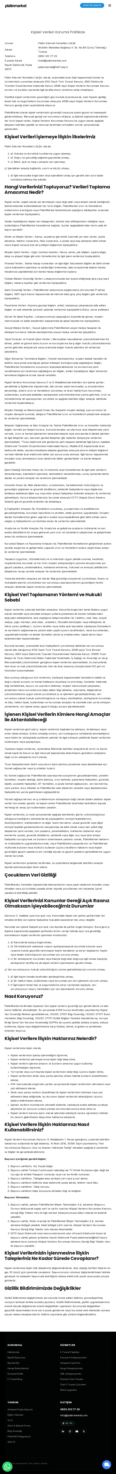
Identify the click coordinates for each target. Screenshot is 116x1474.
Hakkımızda (13, 1352)
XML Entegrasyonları (70, 1373)
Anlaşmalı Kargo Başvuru (20, 1409)
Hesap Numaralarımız (18, 1368)
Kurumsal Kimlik (15, 1373)
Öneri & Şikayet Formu (19, 1425)
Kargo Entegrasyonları (71, 1368)
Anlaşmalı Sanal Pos (70, 1363)
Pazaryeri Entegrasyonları (73, 1357)
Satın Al (11, 1442)
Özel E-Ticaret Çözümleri (73, 1384)
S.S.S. (10, 1420)
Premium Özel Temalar (71, 1379)
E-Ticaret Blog (15, 1379)
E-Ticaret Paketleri (69, 1352)
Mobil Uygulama (68, 1390)
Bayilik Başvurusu (16, 1357)
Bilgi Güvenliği (15, 1431)
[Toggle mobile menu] (109, 5)
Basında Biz (13, 1363)
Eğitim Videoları (15, 1415)
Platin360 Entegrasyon (19, 1436)
